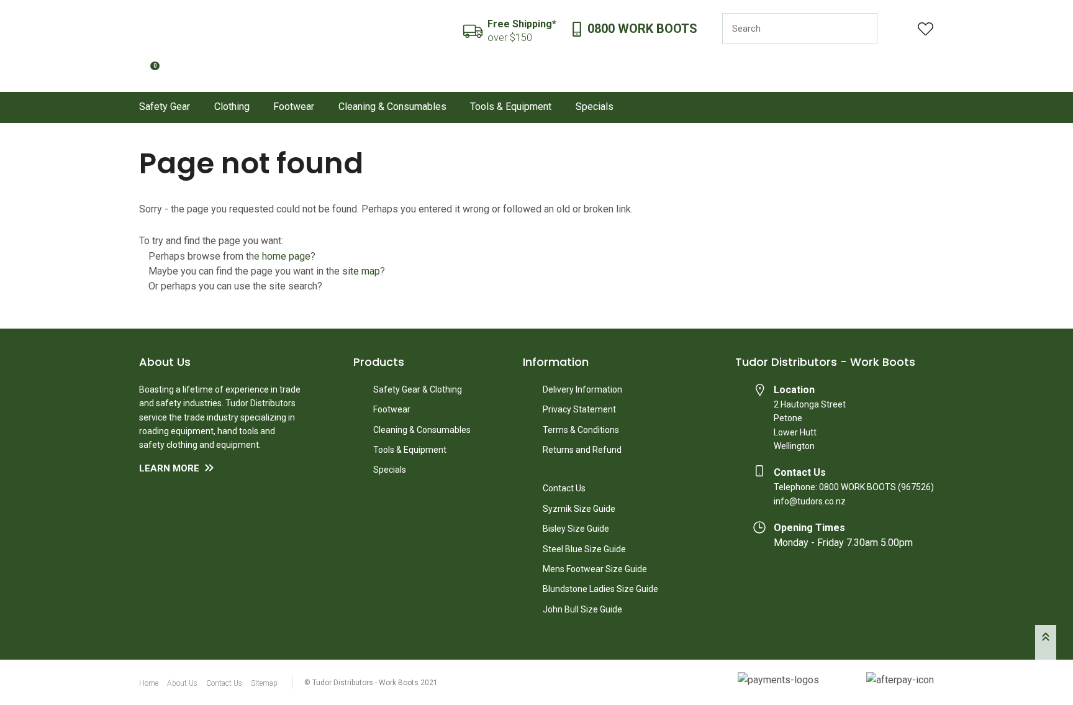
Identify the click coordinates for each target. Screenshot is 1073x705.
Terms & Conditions (581, 430)
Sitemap (264, 683)
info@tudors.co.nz (810, 501)
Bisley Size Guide (576, 529)
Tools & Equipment (510, 106)
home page (286, 256)
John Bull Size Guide (582, 609)
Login (897, 29)
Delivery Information (582, 389)
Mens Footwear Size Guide (595, 569)
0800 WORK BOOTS (642, 29)
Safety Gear (164, 106)
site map (361, 271)
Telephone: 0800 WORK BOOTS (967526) (854, 487)
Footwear (293, 106)
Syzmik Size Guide (579, 509)
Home (148, 683)
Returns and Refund (582, 450)
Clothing (232, 106)
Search (862, 28)
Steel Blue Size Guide (584, 549)
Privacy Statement (579, 409)
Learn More (169, 468)
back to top (1045, 642)
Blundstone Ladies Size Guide (600, 589)
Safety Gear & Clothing (417, 389)
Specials (594, 106)
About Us (182, 683)
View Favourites (926, 28)
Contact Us (564, 488)
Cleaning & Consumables (392, 106)
